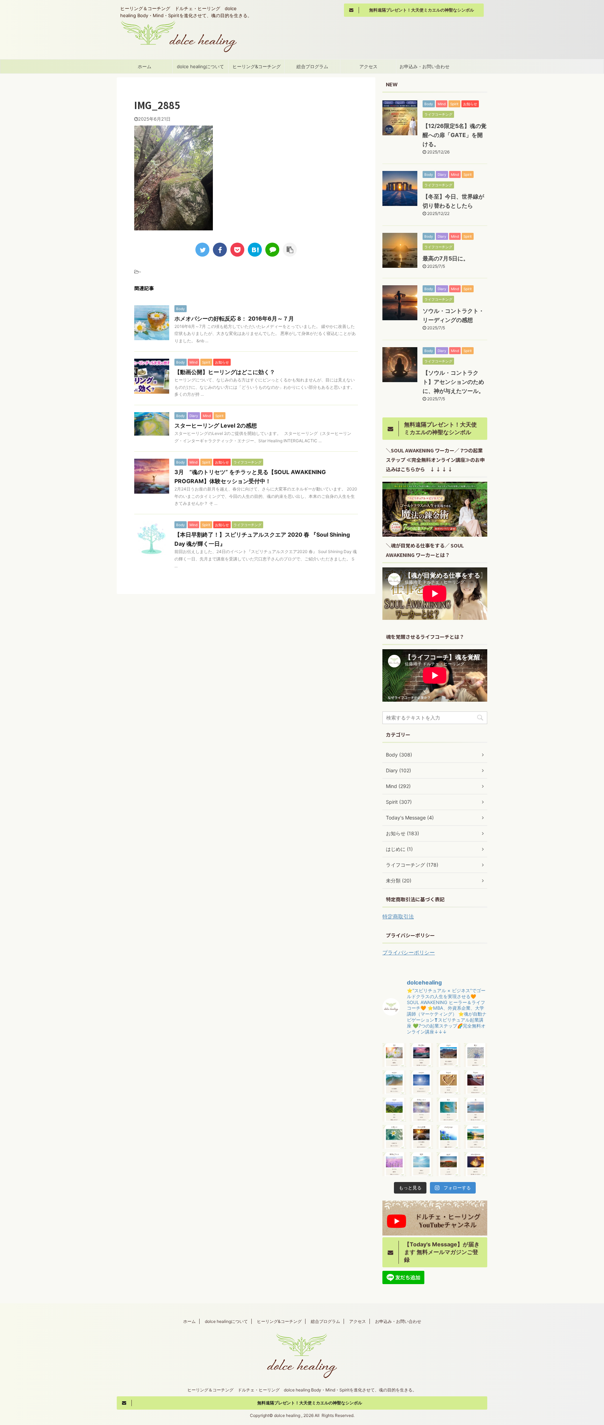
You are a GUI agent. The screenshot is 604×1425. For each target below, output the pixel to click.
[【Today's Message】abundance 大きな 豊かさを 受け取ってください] (476, 1164)
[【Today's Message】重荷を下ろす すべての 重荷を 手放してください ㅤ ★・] (394, 1164)
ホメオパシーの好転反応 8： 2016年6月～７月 (234, 318)
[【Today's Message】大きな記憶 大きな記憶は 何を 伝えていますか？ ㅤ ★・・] (421, 1137)
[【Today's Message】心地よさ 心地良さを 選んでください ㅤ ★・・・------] (394, 1137)
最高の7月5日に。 (446, 258)
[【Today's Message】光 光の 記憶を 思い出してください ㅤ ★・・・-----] (476, 1110)
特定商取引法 (398, 916)
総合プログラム (312, 66)
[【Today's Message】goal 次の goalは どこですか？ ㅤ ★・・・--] (448, 1164)
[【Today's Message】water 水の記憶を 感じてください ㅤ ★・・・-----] (394, 1082)
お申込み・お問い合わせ (425, 66)
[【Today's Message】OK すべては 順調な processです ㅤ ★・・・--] (394, 1055)
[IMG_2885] (255, 250)
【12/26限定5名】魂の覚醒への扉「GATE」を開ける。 (455, 135)
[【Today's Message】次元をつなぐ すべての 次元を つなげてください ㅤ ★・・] (421, 1110)
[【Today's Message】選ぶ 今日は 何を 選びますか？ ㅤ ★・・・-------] (476, 1055)
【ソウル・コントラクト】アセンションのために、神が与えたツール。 (453, 381)
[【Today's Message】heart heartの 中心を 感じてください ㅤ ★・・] (448, 1082)
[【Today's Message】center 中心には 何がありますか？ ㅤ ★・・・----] (421, 1082)
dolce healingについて (200, 66)
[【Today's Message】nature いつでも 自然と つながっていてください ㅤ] (476, 1137)
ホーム (144, 66)
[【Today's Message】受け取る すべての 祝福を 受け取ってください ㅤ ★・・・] (421, 1055)
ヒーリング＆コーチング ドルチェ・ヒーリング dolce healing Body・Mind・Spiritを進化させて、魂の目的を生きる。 (302, 1389)
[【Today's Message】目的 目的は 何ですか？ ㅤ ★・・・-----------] (421, 1164)
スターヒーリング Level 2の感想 (215, 425)
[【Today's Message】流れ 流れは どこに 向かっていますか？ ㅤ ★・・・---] (448, 1110)
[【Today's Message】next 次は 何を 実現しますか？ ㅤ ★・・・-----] (394, 1110)
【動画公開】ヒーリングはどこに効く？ (224, 371)
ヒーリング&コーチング (256, 66)
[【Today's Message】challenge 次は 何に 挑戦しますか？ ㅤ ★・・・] (448, 1137)
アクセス (368, 66)
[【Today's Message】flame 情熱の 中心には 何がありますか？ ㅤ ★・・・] (476, 1082)
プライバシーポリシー (408, 952)
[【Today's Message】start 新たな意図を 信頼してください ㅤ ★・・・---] (448, 1055)
